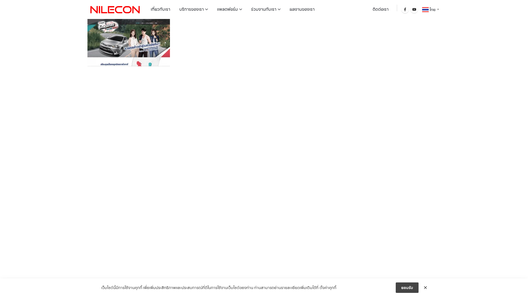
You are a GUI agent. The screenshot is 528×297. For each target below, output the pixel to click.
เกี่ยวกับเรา (160, 9)
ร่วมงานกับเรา (263, 9)
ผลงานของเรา (302, 9)
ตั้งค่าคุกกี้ (328, 287)
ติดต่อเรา (381, 9)
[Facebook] (405, 9)
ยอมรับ (407, 288)
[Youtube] (414, 9)
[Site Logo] (114, 9)
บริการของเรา (191, 9)
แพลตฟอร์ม (227, 9)
